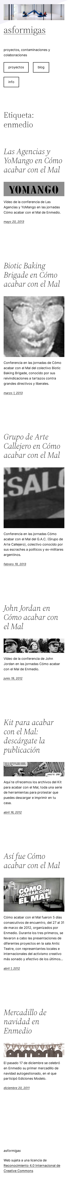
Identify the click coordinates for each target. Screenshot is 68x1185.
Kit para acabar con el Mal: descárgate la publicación (29, 736)
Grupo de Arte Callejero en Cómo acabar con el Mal (32, 446)
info (11, 82)
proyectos (16, 67)
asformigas (25, 29)
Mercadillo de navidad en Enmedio (25, 1021)
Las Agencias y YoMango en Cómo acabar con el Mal (33, 160)
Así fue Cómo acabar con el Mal (32, 861)
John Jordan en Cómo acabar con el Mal (31, 617)
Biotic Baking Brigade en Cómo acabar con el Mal (32, 275)
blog (41, 67)
